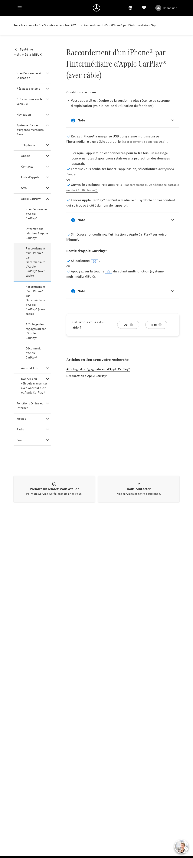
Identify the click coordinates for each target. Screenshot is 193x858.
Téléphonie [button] (28, 145)
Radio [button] (20, 429)
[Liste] (144, 8)
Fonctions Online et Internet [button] (30, 405)
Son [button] (19, 440)
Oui (126, 325)
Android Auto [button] (30, 368)
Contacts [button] (27, 167)
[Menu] (20, 8)
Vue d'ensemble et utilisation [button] (29, 75)
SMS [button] (24, 188)
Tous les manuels (26, 25)
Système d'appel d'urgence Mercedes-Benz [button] (31, 129)
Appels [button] (25, 156)
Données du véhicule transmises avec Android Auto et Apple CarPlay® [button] (34, 385)
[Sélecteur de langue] (130, 8)
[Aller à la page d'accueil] (96, 8)
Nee (154, 325)
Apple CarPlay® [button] (31, 199)
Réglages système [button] (28, 89)
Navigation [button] (24, 115)
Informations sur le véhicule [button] (30, 101)
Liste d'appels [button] (30, 177)
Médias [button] (21, 419)
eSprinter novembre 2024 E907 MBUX (60, 25)
